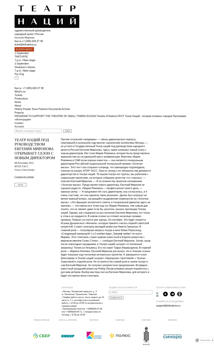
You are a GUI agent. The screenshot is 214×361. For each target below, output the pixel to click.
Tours (35, 109)
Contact (19, 123)
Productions (21, 98)
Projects (19, 112)
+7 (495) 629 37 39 (32, 41)
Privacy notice (205, 340)
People (27, 109)
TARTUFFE (21, 56)
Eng (21, 74)
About (18, 105)
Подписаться (116, 298)
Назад (20, 185)
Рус (17, 74)
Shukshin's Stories (25, 67)
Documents (55, 109)
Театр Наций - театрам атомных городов (149, 116)
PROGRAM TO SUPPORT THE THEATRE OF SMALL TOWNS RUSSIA (56, 116)
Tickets (18, 95)
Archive (66, 109)
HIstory (19, 109)
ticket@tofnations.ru (26, 44)
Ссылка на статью (24, 177)
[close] (212, 340)
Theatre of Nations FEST (111, 116)
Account (19, 126)
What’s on (20, 91)
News (18, 102)
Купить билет (24, 49)
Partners (43, 109)
